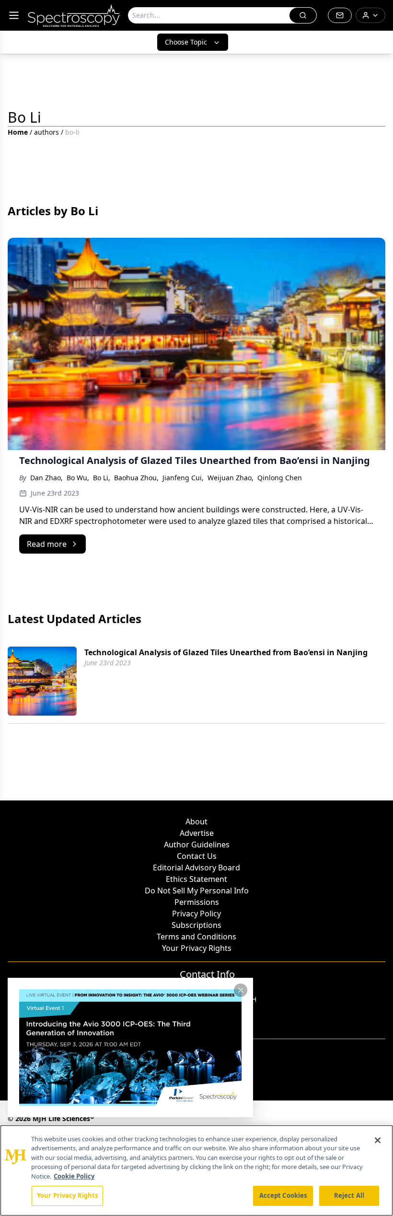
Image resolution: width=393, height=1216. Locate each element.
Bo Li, (101, 477)
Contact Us (197, 856)
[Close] (377, 1140)
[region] (196, 1170)
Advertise (197, 833)
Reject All (349, 1195)
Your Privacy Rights (196, 948)
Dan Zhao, (46, 477)
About (196, 821)
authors (46, 132)
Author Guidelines (197, 844)
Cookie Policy (74, 1176)
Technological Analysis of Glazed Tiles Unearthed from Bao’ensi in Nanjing (226, 652)
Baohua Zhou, (136, 477)
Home (18, 132)
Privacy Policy (196, 913)
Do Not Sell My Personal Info (197, 890)
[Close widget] (240, 990)
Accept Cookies (283, 1195)
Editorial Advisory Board (196, 867)
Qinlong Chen (279, 477)
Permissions (196, 902)
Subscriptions (196, 925)
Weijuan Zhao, (231, 477)
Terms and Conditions (196, 936)
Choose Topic (186, 41)
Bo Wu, (78, 477)
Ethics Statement (196, 879)
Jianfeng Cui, (183, 477)
